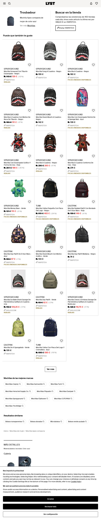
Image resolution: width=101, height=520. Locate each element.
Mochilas (31, 25)
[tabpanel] (50, 205)
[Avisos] (91, 3)
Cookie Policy (76, 481)
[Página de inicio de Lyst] (50, 3)
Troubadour (28, 12)
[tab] (18, 36)
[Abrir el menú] (4, 3)
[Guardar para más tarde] (29, 64)
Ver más (50, 369)
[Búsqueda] (9, 3)
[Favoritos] (96, 3)
